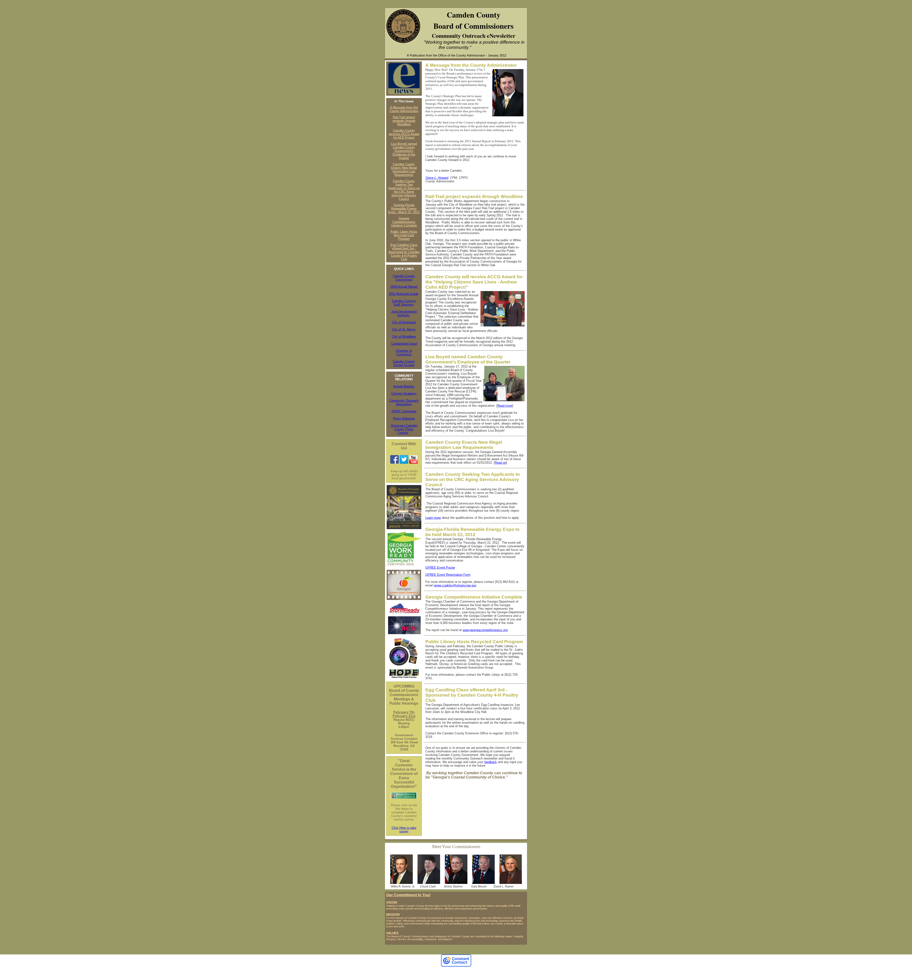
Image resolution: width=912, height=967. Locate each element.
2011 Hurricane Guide (403, 294)
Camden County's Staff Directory (404, 302)
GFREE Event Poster (440, 567)
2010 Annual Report (403, 286)
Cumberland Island (404, 343)
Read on (500, 462)
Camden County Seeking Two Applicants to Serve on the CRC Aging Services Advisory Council (404, 190)
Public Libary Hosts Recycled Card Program (403, 235)
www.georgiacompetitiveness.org (485, 630)
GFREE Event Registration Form (447, 574)
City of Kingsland (404, 322)
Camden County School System (404, 363)
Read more (504, 405)
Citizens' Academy (404, 393)
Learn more (433, 517)
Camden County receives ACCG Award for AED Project (404, 134)
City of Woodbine (404, 336)
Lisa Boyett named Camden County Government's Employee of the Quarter (404, 151)
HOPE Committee (404, 411)
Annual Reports (403, 386)
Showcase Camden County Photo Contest (404, 429)
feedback (490, 762)
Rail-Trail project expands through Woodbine (404, 120)
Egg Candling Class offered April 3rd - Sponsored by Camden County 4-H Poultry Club (404, 252)
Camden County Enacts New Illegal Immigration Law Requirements (404, 169)
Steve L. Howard (436, 177)
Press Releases (404, 418)
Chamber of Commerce (404, 352)
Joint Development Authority (404, 313)
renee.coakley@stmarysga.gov (455, 585)
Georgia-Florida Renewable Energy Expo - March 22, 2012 (404, 208)
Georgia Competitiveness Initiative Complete (404, 222)
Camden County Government (404, 277)
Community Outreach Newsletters (403, 402)
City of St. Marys (404, 329)
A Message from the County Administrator (404, 109)
